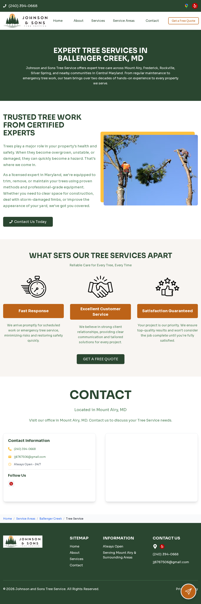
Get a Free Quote (183, 21)
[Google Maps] (186, 6)
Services (98, 21)
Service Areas (124, 21)
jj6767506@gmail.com (30, 457)
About (78, 21)
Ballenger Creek (50, 518)
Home (58, 21)
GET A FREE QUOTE (100, 359)
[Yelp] (195, 6)
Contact (152, 21)
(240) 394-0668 (25, 449)
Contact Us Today (30, 222)
